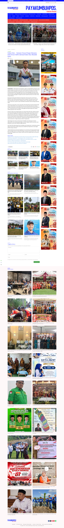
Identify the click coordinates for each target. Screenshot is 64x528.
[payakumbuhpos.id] (13, 8)
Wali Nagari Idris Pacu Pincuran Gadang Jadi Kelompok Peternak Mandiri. (19, 377)
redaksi (11, 58)
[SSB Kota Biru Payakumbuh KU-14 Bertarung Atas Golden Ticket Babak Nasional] (24, 153)
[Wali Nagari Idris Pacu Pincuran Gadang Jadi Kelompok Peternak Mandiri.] (19, 365)
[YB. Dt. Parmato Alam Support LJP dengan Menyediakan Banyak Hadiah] (24, 163)
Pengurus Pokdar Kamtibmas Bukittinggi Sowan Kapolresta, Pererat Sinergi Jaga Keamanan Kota (19, 351)
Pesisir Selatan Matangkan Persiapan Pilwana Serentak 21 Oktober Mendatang (43, 433)
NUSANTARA (39, 14)
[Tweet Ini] (33, 146)
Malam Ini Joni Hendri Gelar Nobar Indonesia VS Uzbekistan (17, 143)
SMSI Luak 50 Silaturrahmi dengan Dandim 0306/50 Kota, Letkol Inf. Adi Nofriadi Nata (19, 296)
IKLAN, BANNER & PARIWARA (47, 524)
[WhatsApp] (55, 521)
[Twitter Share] (1, 265)
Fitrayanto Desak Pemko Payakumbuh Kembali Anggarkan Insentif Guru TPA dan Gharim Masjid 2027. (19, 514)
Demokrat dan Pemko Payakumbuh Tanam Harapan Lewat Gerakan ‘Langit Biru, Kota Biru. (44, 514)
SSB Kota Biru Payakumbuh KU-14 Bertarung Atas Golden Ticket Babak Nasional (23, 158)
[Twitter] (50, 521)
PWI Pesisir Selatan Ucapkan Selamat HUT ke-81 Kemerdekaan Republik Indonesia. (19, 487)
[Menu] (8, 2)
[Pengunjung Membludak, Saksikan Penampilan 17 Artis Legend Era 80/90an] (44, 392)
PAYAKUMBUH (44, 14)
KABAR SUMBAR (51, 14)
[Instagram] (52, 521)
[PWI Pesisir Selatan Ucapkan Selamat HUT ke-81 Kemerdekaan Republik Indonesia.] (19, 474)
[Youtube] (54, 521)
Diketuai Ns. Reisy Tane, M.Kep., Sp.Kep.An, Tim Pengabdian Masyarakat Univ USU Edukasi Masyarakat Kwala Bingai (19, 37)
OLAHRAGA (9, 51)
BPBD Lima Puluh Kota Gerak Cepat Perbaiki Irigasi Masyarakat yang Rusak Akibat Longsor (19, 323)
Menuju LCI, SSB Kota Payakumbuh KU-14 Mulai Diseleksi (17, 140)
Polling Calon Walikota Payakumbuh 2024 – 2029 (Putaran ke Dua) (25, 14)
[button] (55, 2)
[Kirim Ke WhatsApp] (39, 146)
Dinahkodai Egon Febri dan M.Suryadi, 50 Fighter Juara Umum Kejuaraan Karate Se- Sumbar (22, 139)
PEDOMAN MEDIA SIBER (27, 524)
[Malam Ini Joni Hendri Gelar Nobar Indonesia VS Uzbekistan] (35, 163)
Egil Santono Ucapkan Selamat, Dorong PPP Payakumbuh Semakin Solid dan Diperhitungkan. (19, 405)
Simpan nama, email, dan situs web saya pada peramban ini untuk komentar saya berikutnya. (23, 259)
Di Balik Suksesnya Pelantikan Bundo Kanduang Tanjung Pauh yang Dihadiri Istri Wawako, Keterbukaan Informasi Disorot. (44, 296)
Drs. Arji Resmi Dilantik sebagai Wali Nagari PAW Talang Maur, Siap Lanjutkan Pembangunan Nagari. (43, 351)
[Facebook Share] (31, 146)
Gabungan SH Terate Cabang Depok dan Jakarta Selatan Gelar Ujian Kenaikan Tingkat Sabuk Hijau (23, 136)
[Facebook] (48, 521)
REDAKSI (13, 524)
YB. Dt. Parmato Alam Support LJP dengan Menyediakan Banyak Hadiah (23, 168)
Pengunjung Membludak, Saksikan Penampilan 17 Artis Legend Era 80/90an (44, 405)
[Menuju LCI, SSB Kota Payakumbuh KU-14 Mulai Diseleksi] (13, 163)
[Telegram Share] (37, 146)
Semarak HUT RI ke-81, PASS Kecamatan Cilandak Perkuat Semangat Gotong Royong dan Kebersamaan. (37, 0)
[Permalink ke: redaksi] (8, 58)
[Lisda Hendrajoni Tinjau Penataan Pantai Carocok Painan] (19, 447)
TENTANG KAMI (19, 524)
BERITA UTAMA (10, 14)
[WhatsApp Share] (1, 260)
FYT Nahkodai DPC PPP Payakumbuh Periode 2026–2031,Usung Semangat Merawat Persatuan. (19, 433)
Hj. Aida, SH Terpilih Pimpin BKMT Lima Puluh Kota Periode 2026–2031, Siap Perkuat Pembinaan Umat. (44, 378)
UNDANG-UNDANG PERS (36, 524)
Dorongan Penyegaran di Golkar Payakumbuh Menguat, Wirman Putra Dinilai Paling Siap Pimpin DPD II (44, 38)
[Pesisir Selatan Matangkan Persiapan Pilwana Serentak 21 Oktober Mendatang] (44, 420)
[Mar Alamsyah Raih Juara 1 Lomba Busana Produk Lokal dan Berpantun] (44, 447)
